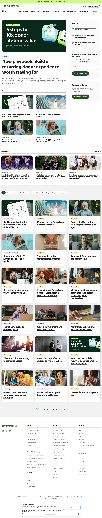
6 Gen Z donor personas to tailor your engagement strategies (15, 395)
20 (59, 409)
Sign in (84, 6)
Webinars (81, 433)
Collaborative (31, 486)
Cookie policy (49, 496)
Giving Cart (30, 445)
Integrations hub (58, 436)
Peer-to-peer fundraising (34, 458)
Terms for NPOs (32, 496)
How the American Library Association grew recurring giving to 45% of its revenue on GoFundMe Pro (83, 176)
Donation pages (32, 439)
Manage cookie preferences (61, 496)
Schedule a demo (80, 96)
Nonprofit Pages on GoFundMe (36, 464)
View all (97, 151)
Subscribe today (80, 73)
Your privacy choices (75, 496)
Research (81, 439)
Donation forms (32, 433)
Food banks (82, 471)
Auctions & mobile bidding (35, 455)
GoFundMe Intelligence (60, 449)
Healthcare (81, 465)
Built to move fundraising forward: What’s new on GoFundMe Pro (17, 115)
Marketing (56, 11)
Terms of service (22, 496)
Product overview (32, 430)
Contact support (58, 468)
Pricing (55, 474)
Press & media (31, 483)
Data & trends (35, 11)
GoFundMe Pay (57, 430)
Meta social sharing (58, 455)
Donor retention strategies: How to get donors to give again (16, 140)
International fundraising (60, 442)
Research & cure (83, 468)
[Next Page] (64, 409)
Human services (83, 474)
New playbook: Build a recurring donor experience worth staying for (30, 67)
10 (56, 409)
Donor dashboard (58, 433)
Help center (82, 442)
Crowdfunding (31, 442)
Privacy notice (41, 496)
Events (80, 436)
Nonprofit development (69, 11)
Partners (81, 449)
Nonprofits (81, 462)
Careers (29, 480)
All (3, 193)
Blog (4, 11)
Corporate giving (32, 461)
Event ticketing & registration (36, 452)
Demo (54, 471)
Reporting (56, 452)
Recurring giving (32, 436)
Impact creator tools (33, 467)
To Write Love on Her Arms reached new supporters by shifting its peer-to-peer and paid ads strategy (50, 176)
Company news (23, 11)
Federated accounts (59, 458)
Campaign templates (59, 439)
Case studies (82, 459)
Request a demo (93, 6)
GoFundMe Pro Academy (86, 445)
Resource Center (84, 11)
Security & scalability (59, 445)
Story (28, 477)
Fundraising (46, 11)
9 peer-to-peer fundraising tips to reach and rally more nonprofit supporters (50, 293)
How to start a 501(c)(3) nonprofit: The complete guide (49, 140)
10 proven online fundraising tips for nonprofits (48, 115)
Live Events (30, 449)
